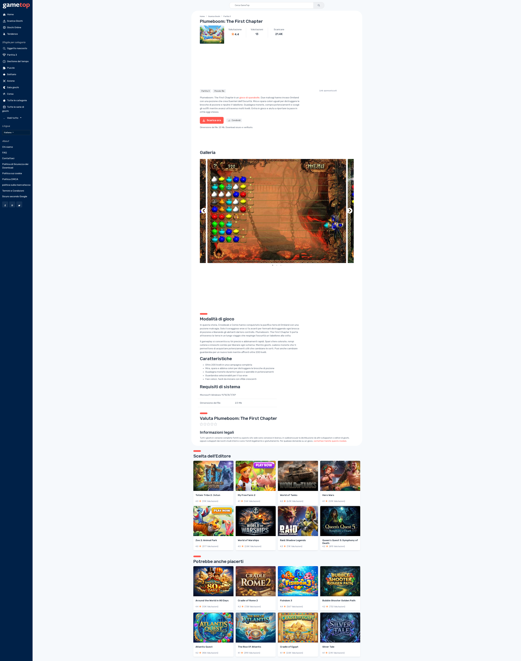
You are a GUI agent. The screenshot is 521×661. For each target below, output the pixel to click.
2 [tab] (276, 265)
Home (10, 14)
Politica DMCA (10, 179)
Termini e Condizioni (13, 190)
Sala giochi (13, 87)
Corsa (10, 94)
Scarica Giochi (15, 21)
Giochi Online (14, 27)
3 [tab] (280, 265)
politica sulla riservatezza (16, 185)
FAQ (4, 152)
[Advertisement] (277, 66)
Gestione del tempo (18, 61)
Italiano (8, 132)
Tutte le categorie (17, 100)
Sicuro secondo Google (14, 196)
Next (350, 211)
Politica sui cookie (12, 173)
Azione (11, 80)
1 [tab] (272, 265)
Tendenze (12, 34)
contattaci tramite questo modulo (330, 441)
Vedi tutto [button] (11, 118)
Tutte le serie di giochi (13, 109)
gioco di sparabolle (249, 97)
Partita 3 (12, 54)
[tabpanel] (277, 211)
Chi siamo (7, 147)
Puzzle (11, 67)
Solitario (11, 74)
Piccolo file (219, 91)
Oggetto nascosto (17, 48)
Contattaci (8, 158)
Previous (204, 211)
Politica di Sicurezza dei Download (15, 166)
